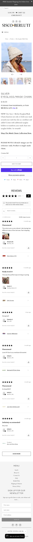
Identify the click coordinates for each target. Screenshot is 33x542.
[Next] (21, 74)
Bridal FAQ (16, 481)
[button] (23, 196)
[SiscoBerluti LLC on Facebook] (13, 21)
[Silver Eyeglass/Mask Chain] (16, 57)
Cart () (21, 13)
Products (12, 39)
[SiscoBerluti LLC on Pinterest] (16, 21)
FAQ (16, 478)
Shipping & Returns (16, 484)
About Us (16, 473)
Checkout (16, 15)
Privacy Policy (16, 486)
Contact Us (16, 475)
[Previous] (12, 74)
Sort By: (21, 217)
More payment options (16, 175)
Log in (11, 13)
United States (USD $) (15, 531)
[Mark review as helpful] (28, 248)
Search (16, 470)
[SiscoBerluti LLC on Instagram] (20, 21)
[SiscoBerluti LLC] (16, 26)
